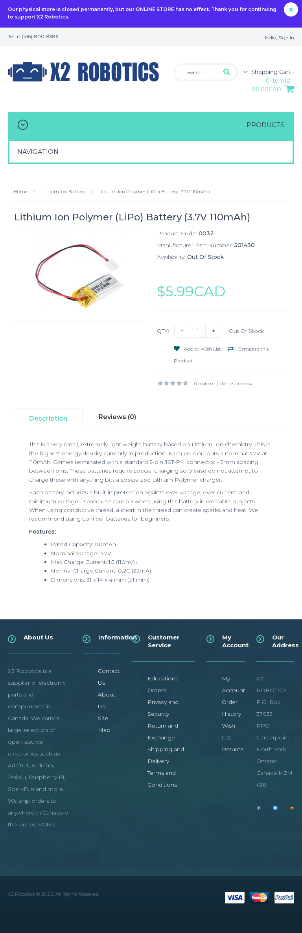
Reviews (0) (117, 417)
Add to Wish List (202, 349)
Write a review (236, 383)
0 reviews (204, 383)
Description (48, 418)
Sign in (286, 38)
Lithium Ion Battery (63, 191)
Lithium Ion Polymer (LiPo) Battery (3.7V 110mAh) (154, 191)
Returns (232, 749)
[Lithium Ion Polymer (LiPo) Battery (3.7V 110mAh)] (79, 276)
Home (21, 191)
